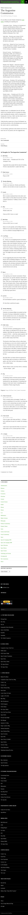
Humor (2, 510)
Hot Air (2, 624)
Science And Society (5, 531)
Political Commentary (5, 7)
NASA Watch (3, 706)
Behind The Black (4, 676)
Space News (3, 658)
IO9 (1, 783)
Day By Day (3, 882)
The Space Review (5, 664)
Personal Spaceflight (5, 717)
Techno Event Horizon (5, 797)
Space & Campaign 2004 (6, 539)
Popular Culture (4, 526)
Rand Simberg (8, 16)
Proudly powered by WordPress (6, 913)
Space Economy (4, 733)
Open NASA (3, 714)
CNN (2, 825)
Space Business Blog (5, 731)
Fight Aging (3, 778)
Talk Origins (3, 870)
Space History (4, 548)
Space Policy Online (5, 661)
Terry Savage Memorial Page (7, 903)
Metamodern (3, 786)
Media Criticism (4, 518)
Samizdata (3, 635)
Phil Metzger (3, 720)
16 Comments (14, 16)
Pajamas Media (4, 841)
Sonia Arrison (4, 794)
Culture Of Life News (5, 809)
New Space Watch (4, 709)
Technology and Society (6, 553)
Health (2, 504)
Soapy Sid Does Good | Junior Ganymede (16, 390)
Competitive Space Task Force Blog (8, 679)
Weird (2, 561)
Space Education (4, 545)
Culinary (2, 491)
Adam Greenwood (7, 395)
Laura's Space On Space (6, 693)
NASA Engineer (4, 704)
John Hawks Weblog (5, 867)
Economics (3, 493)
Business (2, 488)
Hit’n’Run (3, 621)
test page (2, 906)
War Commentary (4, 558)
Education (3, 496)
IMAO (2, 885)
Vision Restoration (5, 747)
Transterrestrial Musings (11, 1)
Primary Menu (26, 2)
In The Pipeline (4, 864)
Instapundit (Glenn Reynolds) (7, 627)
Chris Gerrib (6, 415)
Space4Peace (3, 812)
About (2, 900)
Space (10, 7)
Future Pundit (4, 780)
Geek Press (3, 856)
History (2, 507)
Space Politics (4, 742)
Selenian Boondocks (5, 728)
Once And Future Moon (6, 712)
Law (2, 512)
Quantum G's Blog (5, 723)
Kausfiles (3, 632)
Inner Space (3, 690)
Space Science (4, 550)
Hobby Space (3, 650)
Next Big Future (4, 791)
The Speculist (3, 799)
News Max (3, 835)
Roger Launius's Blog (5, 725)
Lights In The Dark (5, 695)
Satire (2, 529)
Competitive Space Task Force (7, 648)
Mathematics (3, 515)
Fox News (3, 830)
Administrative (4, 485)
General (2, 499)
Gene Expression (4, 859)
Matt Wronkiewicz (5, 701)
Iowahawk (3, 888)
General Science (4, 501)
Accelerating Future (5, 775)
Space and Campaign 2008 (6, 542)
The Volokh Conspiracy (6, 638)
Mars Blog (3, 698)
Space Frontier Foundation (6, 656)
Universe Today (4, 744)
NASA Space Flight (5, 653)
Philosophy (3, 520)
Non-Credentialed (5, 139)
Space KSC (3, 736)
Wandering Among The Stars (7, 750)
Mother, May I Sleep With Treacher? (8, 891)
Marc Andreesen (4, 760)
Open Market (3, 838)
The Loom (3, 873)
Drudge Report (4, 827)
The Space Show (4, 667)
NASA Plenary (4, 145)
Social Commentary (5, 534)
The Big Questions (5, 765)
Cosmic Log (3, 682)
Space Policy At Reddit (6, 739)
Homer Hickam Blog (5, 687)
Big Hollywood (4, 822)
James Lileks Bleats (5, 630)
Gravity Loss (3, 685)
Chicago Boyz (4, 619)
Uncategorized (4, 556)
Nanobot (2, 789)
